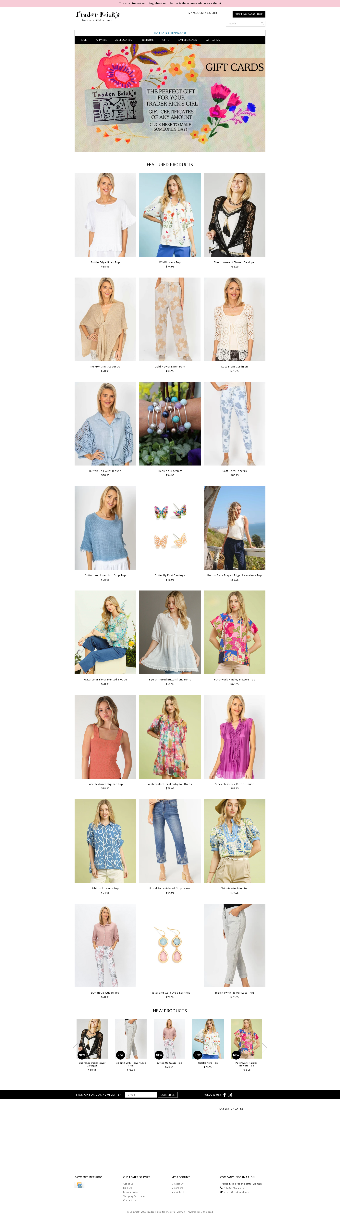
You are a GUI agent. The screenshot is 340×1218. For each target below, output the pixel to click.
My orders (177, 1187)
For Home (147, 40)
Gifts (165, 40)
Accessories (123, 40)
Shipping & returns (134, 1196)
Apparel (101, 40)
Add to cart (105, 253)
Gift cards (213, 40)
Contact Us (129, 1200)
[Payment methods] (79, 1185)
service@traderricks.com (237, 1191)
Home (83, 40)
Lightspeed (207, 1211)
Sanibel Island (187, 40)
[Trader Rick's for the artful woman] (97, 16)
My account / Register (202, 13)
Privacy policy (131, 1191)
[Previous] (79, 99)
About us (128, 1183)
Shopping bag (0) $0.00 (249, 14)
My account (178, 1183)
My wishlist (178, 1191)
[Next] (260, 99)
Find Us (127, 1187)
